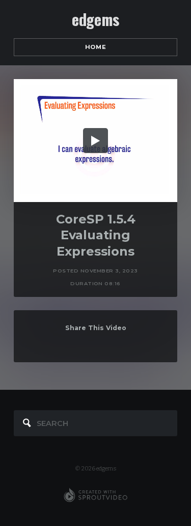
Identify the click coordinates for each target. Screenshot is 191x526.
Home (95, 47)
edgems (95, 19)
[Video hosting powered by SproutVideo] (95, 495)
